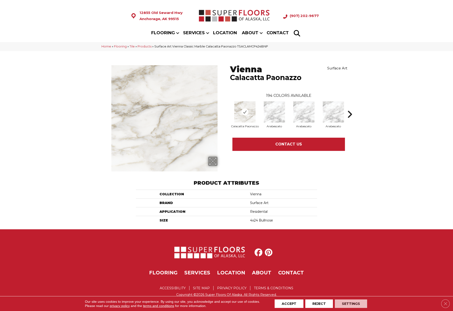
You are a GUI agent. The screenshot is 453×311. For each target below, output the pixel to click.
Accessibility (173, 288)
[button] (177, 33)
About (250, 32)
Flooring (163, 32)
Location (225, 32)
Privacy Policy (232, 288)
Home (106, 46)
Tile (132, 46)
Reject (319, 304)
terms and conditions (158, 306)
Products (144, 46)
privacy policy (120, 306)
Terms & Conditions (273, 288)
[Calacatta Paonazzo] (245, 112)
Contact (278, 32)
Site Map (201, 288)
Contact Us (288, 144)
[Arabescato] (274, 112)
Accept (289, 304)
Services (194, 32)
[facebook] (259, 252)
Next (349, 107)
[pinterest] (269, 252)
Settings (351, 304)
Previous (227, 107)
